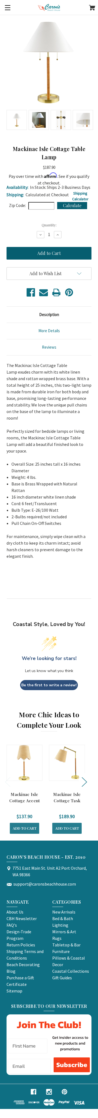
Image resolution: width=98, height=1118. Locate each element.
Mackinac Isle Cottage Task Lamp (67, 800)
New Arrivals (63, 912)
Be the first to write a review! (49, 685)
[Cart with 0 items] (92, 8)
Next (84, 781)
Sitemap (14, 991)
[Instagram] (49, 1092)
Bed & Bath (62, 918)
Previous (7, 781)
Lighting (60, 925)
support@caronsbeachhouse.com (44, 884)
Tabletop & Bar (66, 945)
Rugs (57, 938)
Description (49, 314)
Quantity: (49, 225)
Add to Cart (24, 828)
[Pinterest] (69, 292)
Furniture (61, 951)
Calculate (72, 205)
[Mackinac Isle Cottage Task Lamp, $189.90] (67, 763)
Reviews (49, 347)
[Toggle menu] (7, 7)
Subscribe (71, 1064)
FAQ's (12, 925)
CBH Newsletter (22, 918)
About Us (15, 912)
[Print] (56, 292)
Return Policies (21, 945)
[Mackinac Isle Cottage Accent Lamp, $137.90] (24, 763)
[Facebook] (30, 292)
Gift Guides (62, 977)
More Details (49, 330)
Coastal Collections (70, 971)
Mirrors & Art (64, 931)
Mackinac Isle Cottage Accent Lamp (24, 800)
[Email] (43, 292)
